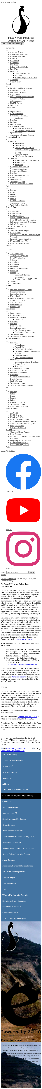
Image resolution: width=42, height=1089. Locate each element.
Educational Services (18, 116)
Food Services (15, 124)
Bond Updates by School (19, 243)
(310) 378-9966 (12, 962)
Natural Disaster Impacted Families (23, 220)
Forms (12, 194)
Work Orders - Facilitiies (19, 205)
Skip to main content (8, 2)
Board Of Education (17, 56)
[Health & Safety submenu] (6, 411)
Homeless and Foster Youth (20, 175)
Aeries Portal (19, 143)
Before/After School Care (24, 148)
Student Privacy (16, 180)
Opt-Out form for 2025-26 (27, 717)
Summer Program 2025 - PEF (26, 78)
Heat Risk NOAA (17, 216)
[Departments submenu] (6, 311)
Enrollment (14, 120)
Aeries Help (19, 146)
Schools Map (15, 105)
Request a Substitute (17, 201)
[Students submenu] (18, 360)
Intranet (13, 197)
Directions (14, 65)
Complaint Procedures (18, 169)
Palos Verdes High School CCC (12, 751)
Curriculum (19, 118)
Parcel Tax (14, 69)
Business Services (16, 114)
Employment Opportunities (25, 131)
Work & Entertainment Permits (21, 184)
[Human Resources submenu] (25, 328)
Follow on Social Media (19, 67)
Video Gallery (15, 82)
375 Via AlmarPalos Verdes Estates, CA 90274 (13, 959)
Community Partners (22, 73)
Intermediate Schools (18, 92)
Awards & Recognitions (19, 54)
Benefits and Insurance (23, 129)
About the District (16, 52)
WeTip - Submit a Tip (18, 226)
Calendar (13, 58)
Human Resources (17, 126)
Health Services (16, 213)
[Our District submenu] (6, 50)
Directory (13, 190)
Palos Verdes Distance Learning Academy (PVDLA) (22, 98)
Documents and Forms (18, 171)
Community (14, 63)
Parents (13, 141)
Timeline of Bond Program (20, 230)
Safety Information (17, 224)
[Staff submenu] (6, 188)
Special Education (17, 133)
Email (12, 192)
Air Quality (14, 211)
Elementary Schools (17, 90)
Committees (14, 61)
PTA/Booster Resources (24, 156)
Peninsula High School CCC (16, 749)
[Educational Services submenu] (27, 116)
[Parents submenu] (17, 343)
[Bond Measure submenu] (18, 430)
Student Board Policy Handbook (27, 160)
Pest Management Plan (21, 1086)
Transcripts (19, 165)
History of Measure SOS (19, 241)
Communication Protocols (19, 167)
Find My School (16, 103)
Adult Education (16, 101)
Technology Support (17, 182)
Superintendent (15, 112)
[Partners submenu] (18, 71)
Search (3, 572)
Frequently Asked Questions (20, 239)
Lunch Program (16, 177)
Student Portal (20, 163)
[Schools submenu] (6, 86)
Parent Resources (21, 154)
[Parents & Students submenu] (6, 139)
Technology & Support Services (22, 135)
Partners (13, 71)
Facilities (13, 122)
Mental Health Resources (19, 218)
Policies (13, 199)
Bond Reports (15, 233)
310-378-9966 (30, 1073)
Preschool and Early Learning (21, 88)
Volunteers (14, 80)
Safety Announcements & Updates (23, 222)
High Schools (15, 95)
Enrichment (19, 75)
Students (13, 158)
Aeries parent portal (19, 677)
